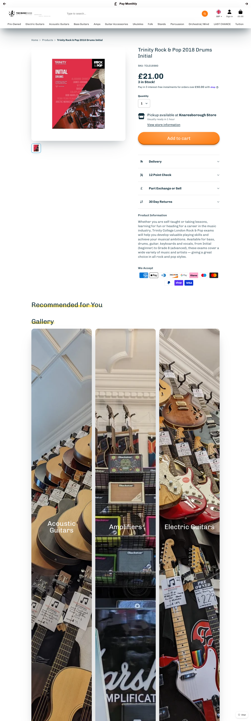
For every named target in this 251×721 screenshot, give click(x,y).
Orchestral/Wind (199, 24)
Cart (240, 14)
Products (47, 40)
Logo (29, 14)
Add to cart (178, 138)
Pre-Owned (14, 24)
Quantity (143, 96)
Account (229, 14)
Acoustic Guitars (59, 24)
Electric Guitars (35, 24)
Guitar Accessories (116, 24)
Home (34, 40)
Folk (150, 24)
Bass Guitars (81, 24)
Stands (162, 24)
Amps (97, 24)
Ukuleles (138, 24)
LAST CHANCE (222, 24)
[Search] (205, 14)
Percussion (177, 24)
